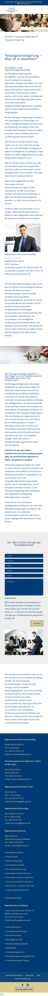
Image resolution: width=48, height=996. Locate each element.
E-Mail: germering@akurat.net (18, 823)
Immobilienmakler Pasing (17, 960)
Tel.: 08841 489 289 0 (14, 842)
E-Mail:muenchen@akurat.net (18, 274)
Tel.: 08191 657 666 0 (14, 917)
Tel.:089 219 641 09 (34, 270)
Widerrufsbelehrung (22, 979)
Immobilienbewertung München (20, 956)
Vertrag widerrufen (24, 989)
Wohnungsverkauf (14, 861)
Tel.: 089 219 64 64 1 (14, 776)
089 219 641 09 (19, 2)
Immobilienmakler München (18, 873)
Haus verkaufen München (17, 890)
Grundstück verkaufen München (20, 885)
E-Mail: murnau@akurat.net (17, 845)
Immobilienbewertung (16, 869)
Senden (37, 623)
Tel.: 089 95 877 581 (13, 820)
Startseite (9, 36)
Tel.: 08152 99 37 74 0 (14, 798)
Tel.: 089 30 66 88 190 (32, 267)
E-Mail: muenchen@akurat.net (18, 754)
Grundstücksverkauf (15, 865)
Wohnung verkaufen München (19, 881)
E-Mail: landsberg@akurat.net (17, 920)
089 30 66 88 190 (36, 2)
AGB (38, 975)
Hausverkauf (12, 856)
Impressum (29, 975)
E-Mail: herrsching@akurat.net (18, 801)
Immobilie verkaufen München (19, 877)
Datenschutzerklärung (14, 975)
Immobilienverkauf (14, 852)
